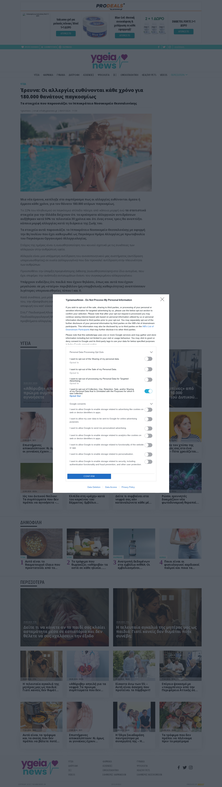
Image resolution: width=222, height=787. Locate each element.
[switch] (148, 359)
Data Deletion (93, 487)
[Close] (163, 300)
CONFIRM (89, 476)
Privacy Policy (128, 487)
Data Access (111, 487)
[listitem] (111, 352)
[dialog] (111, 393)
